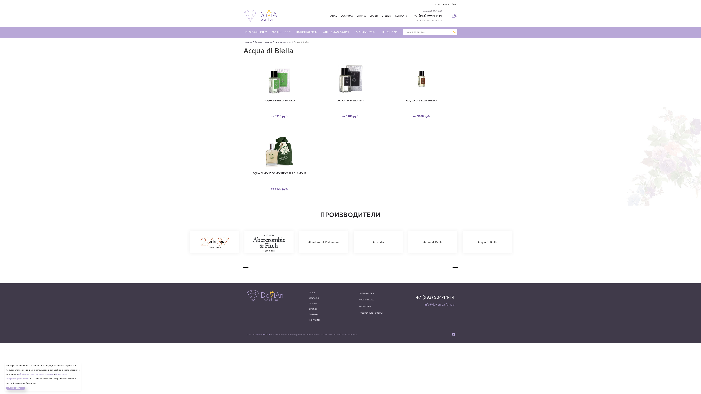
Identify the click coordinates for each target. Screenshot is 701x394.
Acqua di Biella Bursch (422, 100)
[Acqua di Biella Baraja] (279, 80)
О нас (333, 15)
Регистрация (441, 4)
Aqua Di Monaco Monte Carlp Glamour (279, 173)
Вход (454, 4)
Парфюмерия (366, 293)
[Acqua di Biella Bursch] (422, 80)
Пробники (389, 31)
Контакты (401, 15)
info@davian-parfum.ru (429, 20)
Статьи (373, 15)
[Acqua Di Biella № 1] (350, 80)
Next (454, 267)
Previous (246, 267)
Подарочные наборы (371, 312)
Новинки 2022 (366, 299)
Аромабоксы (366, 31)
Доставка (347, 15)
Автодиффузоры (336, 31)
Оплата (361, 15)
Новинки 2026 (306, 31)
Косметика (280, 31)
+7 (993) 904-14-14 (428, 15)
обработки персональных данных (35, 374)
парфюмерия (254, 31)
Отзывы (386, 15)
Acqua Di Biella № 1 (350, 100)
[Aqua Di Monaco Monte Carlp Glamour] (279, 152)
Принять (14, 388)
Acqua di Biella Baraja (279, 100)
